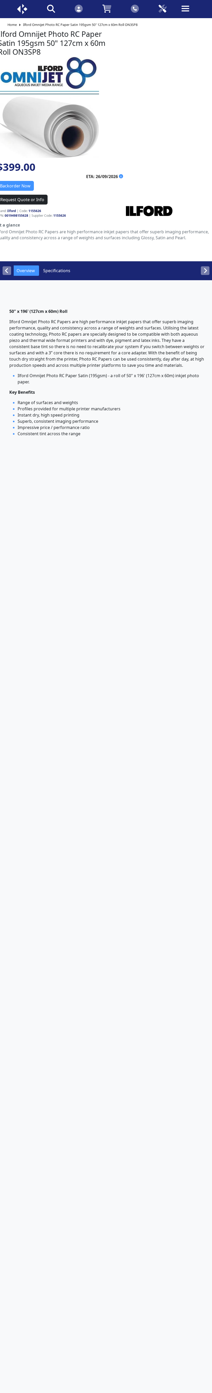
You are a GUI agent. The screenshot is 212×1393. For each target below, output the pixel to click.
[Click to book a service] (162, 8)
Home (12, 24)
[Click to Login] (79, 8)
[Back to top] (205, 1386)
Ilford (11, 211)
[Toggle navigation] (190, 12)
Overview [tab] (26, 270)
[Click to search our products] (51, 8)
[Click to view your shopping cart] (107, 8)
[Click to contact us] (135, 8)
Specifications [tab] (56, 270)
